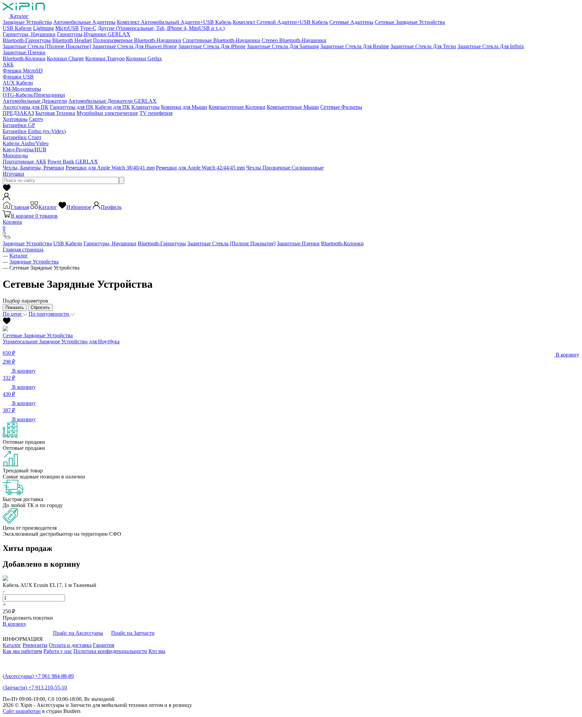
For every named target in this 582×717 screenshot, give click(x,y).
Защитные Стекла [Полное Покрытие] (47, 46)
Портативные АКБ (24, 161)
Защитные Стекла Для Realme (354, 46)
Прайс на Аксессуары (78, 633)
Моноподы (15, 155)
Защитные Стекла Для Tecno (423, 46)
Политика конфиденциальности (110, 651)
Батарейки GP (19, 125)
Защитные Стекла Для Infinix (490, 46)
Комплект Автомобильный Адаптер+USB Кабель (174, 22)
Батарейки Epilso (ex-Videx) (34, 131)
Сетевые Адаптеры (351, 22)
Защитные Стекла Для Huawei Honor (134, 46)
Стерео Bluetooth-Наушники (294, 40)
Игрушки (13, 174)
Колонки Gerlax (144, 58)
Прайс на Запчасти (133, 633)
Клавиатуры (145, 107)
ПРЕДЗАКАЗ (18, 113)
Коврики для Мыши (184, 107)
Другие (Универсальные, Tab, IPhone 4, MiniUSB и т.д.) (161, 28)
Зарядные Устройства (27, 22)
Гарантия (103, 645)
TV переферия (155, 113)
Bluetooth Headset (72, 40)
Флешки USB (18, 77)
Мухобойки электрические (107, 113)
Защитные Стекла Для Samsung (283, 46)
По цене (13, 314)
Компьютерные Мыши (293, 107)
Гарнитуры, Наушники (29, 34)
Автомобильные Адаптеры (84, 22)
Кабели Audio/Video (25, 143)
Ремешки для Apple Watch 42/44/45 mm (200, 167)
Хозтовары (15, 119)
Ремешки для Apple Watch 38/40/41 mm (110, 167)
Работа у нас (57, 651)
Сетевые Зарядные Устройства (410, 22)
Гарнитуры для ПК (72, 107)
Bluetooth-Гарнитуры (27, 40)
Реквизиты (35, 645)
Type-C (88, 28)
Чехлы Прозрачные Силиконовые (285, 167)
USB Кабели (17, 28)
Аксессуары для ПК (25, 107)
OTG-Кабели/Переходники (34, 95)
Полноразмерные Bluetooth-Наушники (137, 40)
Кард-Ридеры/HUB (24, 149)
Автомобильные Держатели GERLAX (112, 101)
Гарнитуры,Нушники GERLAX (93, 34)
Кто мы (157, 651)
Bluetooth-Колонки (24, 58)
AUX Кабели (18, 83)
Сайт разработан (22, 711)
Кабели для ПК (112, 107)
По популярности (49, 314)
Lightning (43, 28)
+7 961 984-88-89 (38, 676)
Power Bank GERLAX (72, 161)
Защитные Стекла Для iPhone (212, 46)
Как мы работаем (22, 651)
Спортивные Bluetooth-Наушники (221, 40)
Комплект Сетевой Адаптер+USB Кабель (280, 22)
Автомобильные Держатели (35, 101)
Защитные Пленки (24, 52)
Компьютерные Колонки (236, 107)
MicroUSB (67, 28)
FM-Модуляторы (22, 89)
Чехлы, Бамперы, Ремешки (33, 167)
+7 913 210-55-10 (35, 687)
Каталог (19, 16)
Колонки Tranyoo (105, 58)
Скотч (36, 119)
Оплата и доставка (70, 645)
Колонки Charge (65, 58)
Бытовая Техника (55, 113)
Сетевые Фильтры (341, 107)
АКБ (8, 64)
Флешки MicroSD (23, 70)
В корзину (14, 624)
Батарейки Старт (22, 137)
